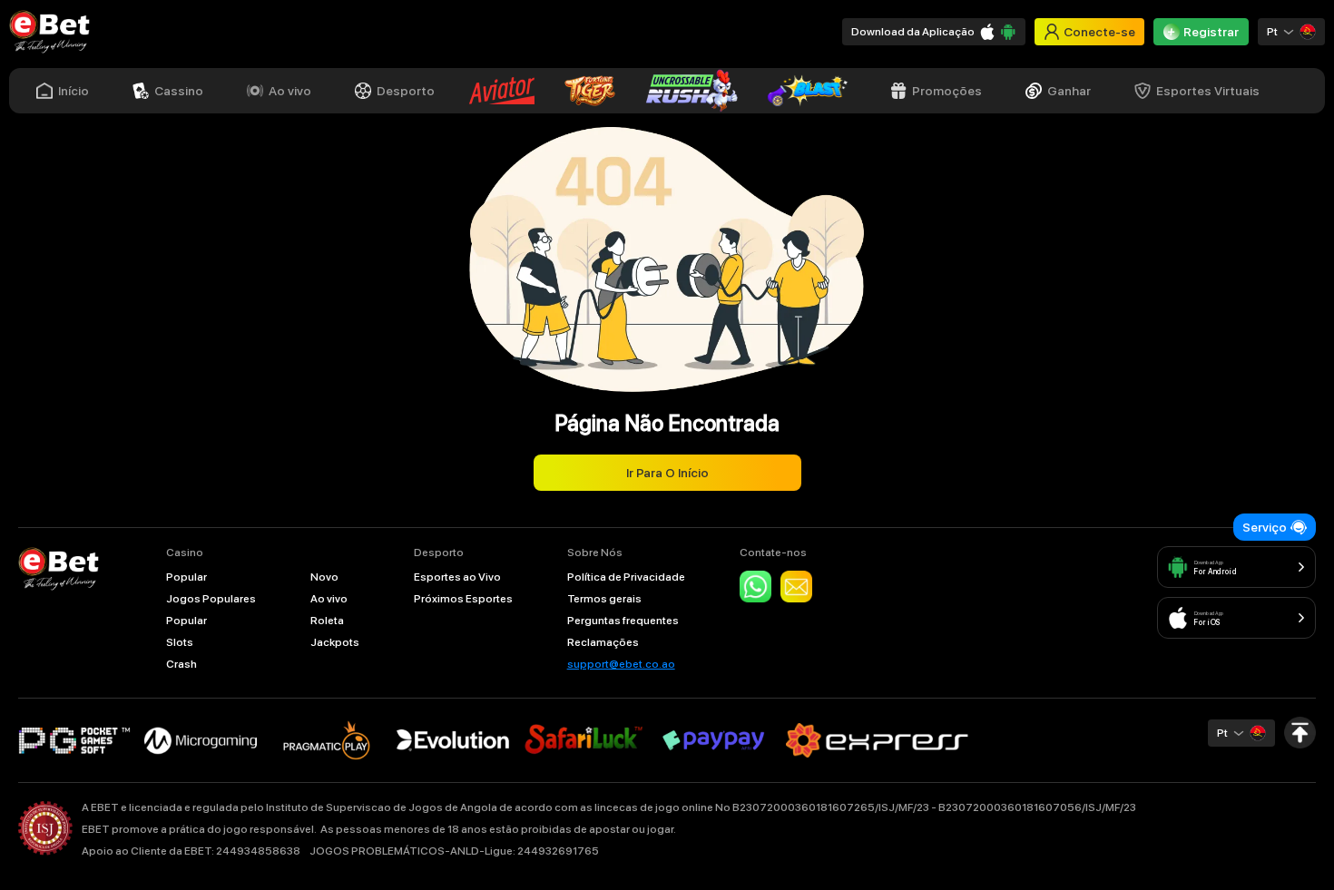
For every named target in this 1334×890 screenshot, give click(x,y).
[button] (1291, 31)
